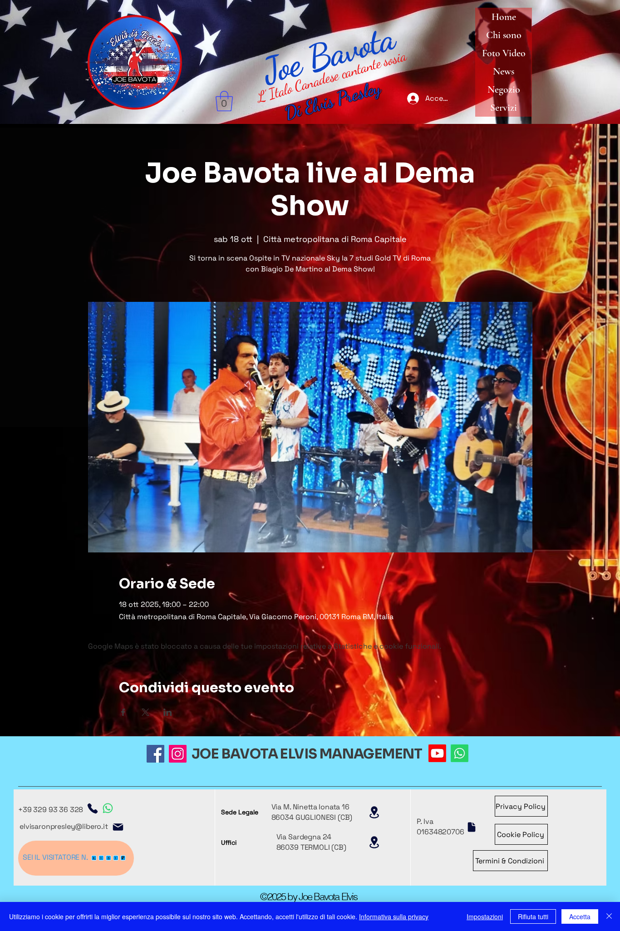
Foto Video (504, 53)
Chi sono (504, 35)
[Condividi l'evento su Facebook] (123, 712)
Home (504, 17)
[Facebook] (155, 754)
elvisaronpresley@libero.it (64, 826)
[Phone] (92, 808)
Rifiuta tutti (533, 916)
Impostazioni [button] (485, 916)
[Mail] (118, 827)
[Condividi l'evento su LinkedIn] (167, 712)
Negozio (503, 89)
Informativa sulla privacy (393, 916)
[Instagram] (178, 754)
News (503, 71)
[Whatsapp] (459, 753)
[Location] (374, 812)
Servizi (503, 107)
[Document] (471, 827)
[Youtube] (437, 753)
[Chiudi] (609, 916)
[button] (224, 101)
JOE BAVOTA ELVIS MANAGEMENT (307, 754)
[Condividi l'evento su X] (145, 712)
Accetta (579, 916)
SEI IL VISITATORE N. (55, 857)
